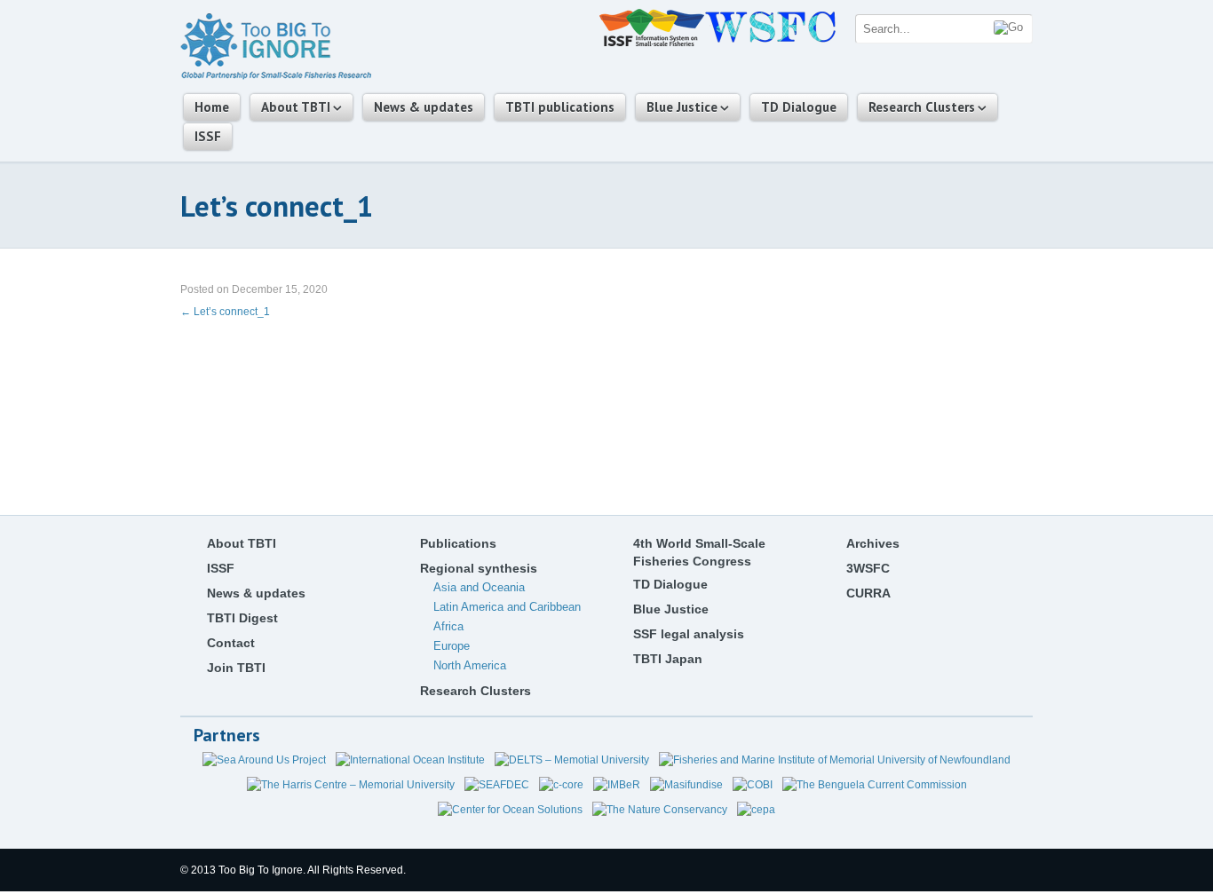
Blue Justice (681, 107)
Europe (451, 646)
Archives (873, 543)
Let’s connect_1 (225, 311)
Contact (231, 643)
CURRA (868, 593)
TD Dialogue (798, 107)
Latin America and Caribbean (507, 606)
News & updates (423, 107)
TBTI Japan (667, 659)
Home (211, 107)
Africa (448, 626)
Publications (458, 543)
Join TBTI (236, 668)
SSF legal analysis (688, 634)
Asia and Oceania (479, 587)
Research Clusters (921, 107)
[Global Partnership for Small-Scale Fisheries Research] (275, 76)
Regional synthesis (478, 568)
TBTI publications (559, 107)
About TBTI (295, 107)
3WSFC (868, 568)
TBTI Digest (242, 618)
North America (469, 665)
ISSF (207, 136)
